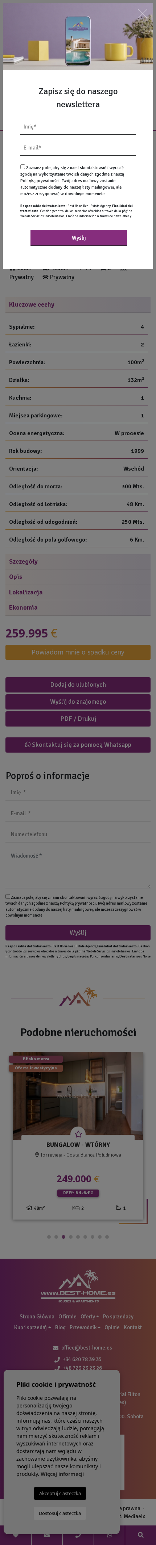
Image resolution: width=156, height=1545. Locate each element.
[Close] (142, 13)
